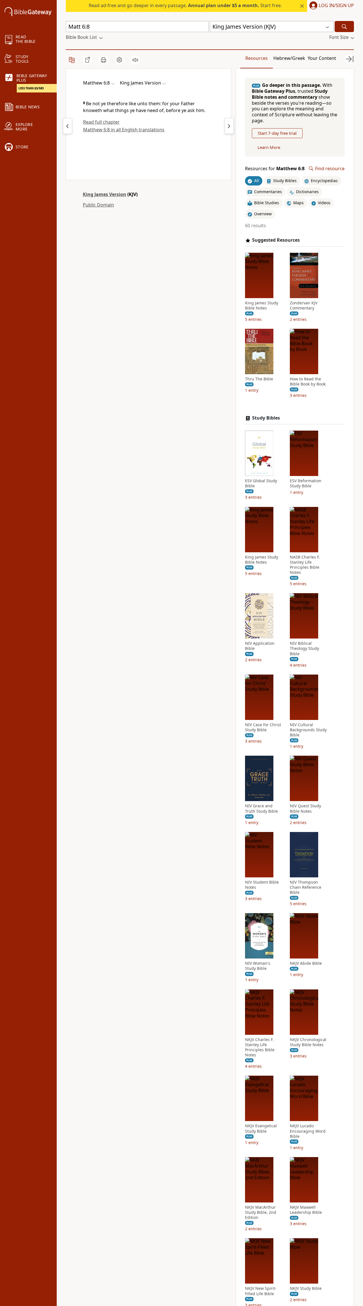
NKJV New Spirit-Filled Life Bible (261, 1291)
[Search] (344, 26)
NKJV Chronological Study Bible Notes (308, 1042)
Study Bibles (266, 418)
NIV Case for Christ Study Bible (263, 727)
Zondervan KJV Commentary (303, 305)
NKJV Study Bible (306, 1288)
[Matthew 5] (67, 126)
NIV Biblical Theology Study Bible (304, 648)
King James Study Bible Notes (261, 305)
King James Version (104, 194)
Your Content (322, 58)
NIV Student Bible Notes (262, 885)
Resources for (275, 169)
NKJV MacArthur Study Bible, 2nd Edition (260, 1212)
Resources (256, 58)
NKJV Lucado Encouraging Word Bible (308, 1131)
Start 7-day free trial (277, 133)
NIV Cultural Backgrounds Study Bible (308, 730)
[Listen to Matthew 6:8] (135, 59)
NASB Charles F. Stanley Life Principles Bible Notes (305, 565)
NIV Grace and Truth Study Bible (261, 808)
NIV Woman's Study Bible (257, 966)
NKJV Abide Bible (306, 963)
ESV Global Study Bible (261, 483)
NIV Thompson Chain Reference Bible (305, 887)
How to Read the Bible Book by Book (308, 381)
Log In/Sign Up (336, 6)
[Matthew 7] (229, 126)
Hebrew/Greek (289, 58)
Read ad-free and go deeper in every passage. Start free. (185, 5)
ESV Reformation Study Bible (305, 483)
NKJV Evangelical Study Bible (261, 1128)
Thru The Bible (259, 379)
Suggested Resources (276, 240)
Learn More (269, 147)
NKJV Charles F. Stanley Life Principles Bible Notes (260, 1047)
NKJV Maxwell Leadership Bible (306, 1210)
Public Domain (98, 205)
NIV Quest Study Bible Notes (305, 808)
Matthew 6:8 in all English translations (123, 130)
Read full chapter (101, 122)
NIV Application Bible (260, 646)
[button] (330, 6)
